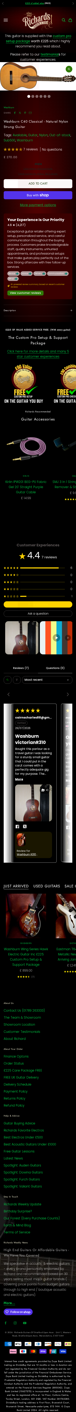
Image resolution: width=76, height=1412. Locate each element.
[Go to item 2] (56, 637)
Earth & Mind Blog (17, 1225)
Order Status (14, 1063)
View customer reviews (25, 293)
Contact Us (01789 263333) (24, 1010)
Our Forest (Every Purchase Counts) (32, 1218)
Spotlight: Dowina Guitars (23, 1172)
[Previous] (9, 694)
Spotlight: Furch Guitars (22, 1179)
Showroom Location (19, 1024)
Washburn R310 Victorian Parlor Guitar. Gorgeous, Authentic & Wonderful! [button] (28, 854)
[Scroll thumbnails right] (68, 638)
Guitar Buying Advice (19, 1123)
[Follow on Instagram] (15, 1323)
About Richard (15, 1039)
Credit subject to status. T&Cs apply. (38, 174)
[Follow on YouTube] (25, 1323)
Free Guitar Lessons (19, 1151)
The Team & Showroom (22, 1017)
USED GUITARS (46, 886)
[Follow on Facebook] (5, 1323)
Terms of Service (17, 1232)
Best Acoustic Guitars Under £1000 (30, 1144)
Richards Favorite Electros (24, 1130)
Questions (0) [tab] (55, 668)
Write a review (38, 604)
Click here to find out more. (38, 169)
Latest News (13, 1158)
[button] (13, 149)
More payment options (38, 205)
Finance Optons (16, 1056)
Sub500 (9, 140)
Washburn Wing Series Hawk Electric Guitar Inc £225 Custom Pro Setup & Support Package (26, 957)
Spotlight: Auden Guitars (22, 1165)
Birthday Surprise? (18, 1211)
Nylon (43, 135)
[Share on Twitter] (19, 112)
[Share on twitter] (25, 826)
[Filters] (17, 680)
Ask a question (38, 613)
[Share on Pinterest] (25, 112)
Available (20, 135)
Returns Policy (14, 1098)
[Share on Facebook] (14, 112)
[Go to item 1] (21, 637)
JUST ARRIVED (16, 886)
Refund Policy (14, 1105)
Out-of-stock (59, 135)
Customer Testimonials (22, 1032)
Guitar (33, 135)
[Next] (66, 694)
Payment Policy (15, 1091)
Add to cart (38, 183)
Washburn (9, 107)
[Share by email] (30, 112)
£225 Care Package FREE (23, 1070)
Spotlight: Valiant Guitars (23, 1186)
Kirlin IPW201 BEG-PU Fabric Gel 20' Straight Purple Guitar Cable (25, 487)
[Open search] (7, 680)
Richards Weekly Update (22, 1204)
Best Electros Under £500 (23, 1137)
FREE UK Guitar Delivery (21, 1077)
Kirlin (26, 476)
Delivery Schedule (17, 1084)
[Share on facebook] (17, 826)
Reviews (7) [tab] (21, 668)
